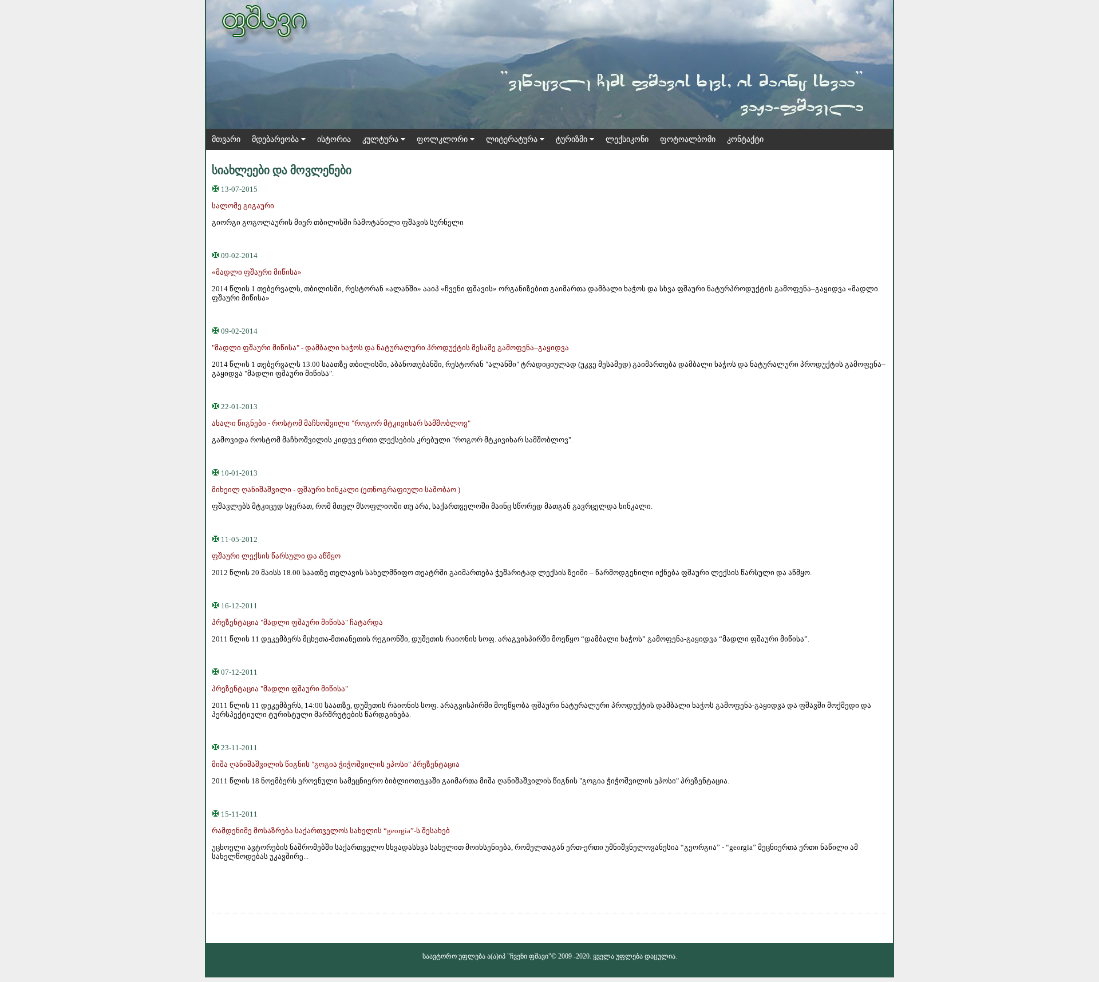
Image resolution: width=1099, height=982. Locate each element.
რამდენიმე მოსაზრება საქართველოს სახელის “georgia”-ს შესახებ (331, 830)
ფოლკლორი (443, 139)
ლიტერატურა (513, 139)
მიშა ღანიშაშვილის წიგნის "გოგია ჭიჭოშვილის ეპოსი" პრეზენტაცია (336, 764)
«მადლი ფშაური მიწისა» (257, 272)
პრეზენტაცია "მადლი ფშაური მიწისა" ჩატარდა (297, 622)
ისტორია (334, 139)
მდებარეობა (276, 139)
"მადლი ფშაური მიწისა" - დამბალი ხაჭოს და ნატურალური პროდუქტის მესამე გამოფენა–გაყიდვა (390, 347)
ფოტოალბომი (687, 139)
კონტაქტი (745, 139)
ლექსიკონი (627, 139)
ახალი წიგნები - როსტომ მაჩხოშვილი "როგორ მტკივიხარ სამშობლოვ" (341, 423)
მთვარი (226, 139)
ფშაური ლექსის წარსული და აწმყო (276, 556)
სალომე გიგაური (243, 205)
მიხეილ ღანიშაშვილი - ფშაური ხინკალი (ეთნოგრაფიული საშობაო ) (336, 489)
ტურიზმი (573, 139)
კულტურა (381, 139)
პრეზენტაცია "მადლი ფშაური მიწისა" (280, 688)
